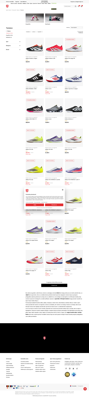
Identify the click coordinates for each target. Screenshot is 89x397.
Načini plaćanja (38, 361)
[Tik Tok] (77, 368)
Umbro (75, 302)
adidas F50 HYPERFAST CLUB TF (72, 179)
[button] (17, 3)
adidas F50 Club (29, 149)
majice (62, 312)
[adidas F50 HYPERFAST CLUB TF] (74, 168)
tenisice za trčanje (70, 304)
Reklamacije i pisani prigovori (27, 369)
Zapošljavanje (9, 373)
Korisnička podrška (25, 361)
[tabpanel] (34, 19)
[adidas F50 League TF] (35, 259)
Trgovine (8, 371)
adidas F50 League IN (70, 58)
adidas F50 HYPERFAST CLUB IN (52, 179)
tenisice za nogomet (40, 304)
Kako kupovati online (39, 363)
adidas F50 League (69, 210)
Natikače (9, 37)
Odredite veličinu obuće (40, 369)
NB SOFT (47, 395)
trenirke (43, 308)
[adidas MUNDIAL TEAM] (35, 77)
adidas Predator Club (50, 58)
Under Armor (55, 302)
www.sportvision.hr (38, 395)
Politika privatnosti (10, 367)
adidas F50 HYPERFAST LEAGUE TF (53, 210)
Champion (49, 302)
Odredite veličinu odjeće (40, 371)
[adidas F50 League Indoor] (35, 229)
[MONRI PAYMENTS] (22, 388)
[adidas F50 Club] (35, 138)
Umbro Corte (48, 88)
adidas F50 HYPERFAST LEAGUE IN (34, 210)
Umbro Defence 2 (69, 119)
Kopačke (9, 35)
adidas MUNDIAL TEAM (31, 88)
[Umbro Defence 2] (74, 107)
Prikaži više (54, 285)
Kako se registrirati (39, 365)
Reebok (67, 302)
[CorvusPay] (33, 386)
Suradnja (8, 369)
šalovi (33, 312)
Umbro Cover (48, 119)
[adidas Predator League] (35, 47)
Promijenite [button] (80, 386)
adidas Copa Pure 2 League (71, 88)
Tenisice (9, 33)
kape (30, 312)
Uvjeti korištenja (9, 365)
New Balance (62, 302)
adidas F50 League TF (31, 270)
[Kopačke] (35, 18)
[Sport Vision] (7, 6)
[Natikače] (54, 18)
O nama (7, 361)
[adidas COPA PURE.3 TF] (35, 107)
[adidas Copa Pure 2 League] (74, 77)
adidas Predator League (31, 58)
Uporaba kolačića (9, 375)
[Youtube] (73, 368)
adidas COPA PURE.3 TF (31, 119)
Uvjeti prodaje (9, 363)
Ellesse (71, 302)
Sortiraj (68, 27)
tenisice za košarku (49, 304)
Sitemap (8, 377)
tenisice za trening (61, 304)
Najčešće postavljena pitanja (27, 363)
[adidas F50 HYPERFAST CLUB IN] (54, 168)
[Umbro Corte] (54, 77)
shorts (59, 312)
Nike (42, 302)
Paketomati (52, 367)
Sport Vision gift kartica (55, 361)
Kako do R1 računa (39, 367)
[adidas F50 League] (74, 198)
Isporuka (22, 365)
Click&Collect (53, 369)
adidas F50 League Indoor (32, 240)
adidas (45, 302)
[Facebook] (66, 368)
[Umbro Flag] (54, 259)
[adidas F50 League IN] (74, 47)
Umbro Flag (48, 270)
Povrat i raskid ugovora (26, 367)
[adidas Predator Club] (54, 47)
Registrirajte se (79, 1)
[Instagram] (69, 368)
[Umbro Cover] (54, 107)
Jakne (27, 312)
